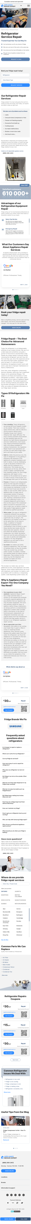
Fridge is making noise (12, 1086)
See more (15, 1060)
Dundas (18, 921)
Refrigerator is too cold (13, 1079)
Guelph (18, 929)
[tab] (14, 289)
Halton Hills (6, 932)
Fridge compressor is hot (13, 1084)
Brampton (19, 912)
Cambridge (19, 918)
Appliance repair (5, 29)
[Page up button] (26, 1214)
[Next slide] (28, 289)
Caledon (5, 918)
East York (5, 925)
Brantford (5, 915)
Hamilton (19, 932)
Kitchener (19, 935)
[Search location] (28, 883)
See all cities (5, 940)
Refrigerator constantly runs (14, 1089)
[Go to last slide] (3, 289)
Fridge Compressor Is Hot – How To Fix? (14, 1131)
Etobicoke (19, 925)
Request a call (16, 59)
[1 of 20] (15, 726)
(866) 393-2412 (8, 153)
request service (16, 85)
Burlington (19, 915)
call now (24, 1219)
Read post (6, 1140)
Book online (16, 327)
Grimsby (5, 929)
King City (5, 935)
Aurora (18, 909)
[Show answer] (28, 747)
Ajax (4, 909)
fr (21, 5)
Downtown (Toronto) (6, 921)
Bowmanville (6, 912)
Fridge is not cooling (12, 1081)
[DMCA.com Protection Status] (15, 1211)
